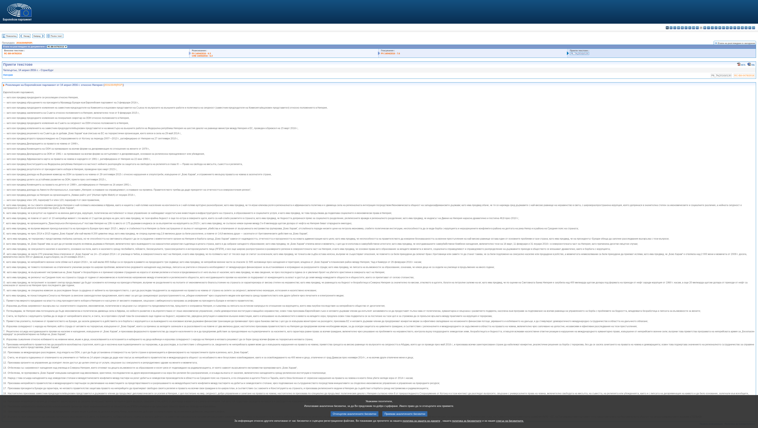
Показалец (11, 36)
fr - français (697, 27)
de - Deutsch (682, 27)
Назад (26, 36)
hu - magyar (719, 27)
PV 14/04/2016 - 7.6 (390, 53)
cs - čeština (674, 27)
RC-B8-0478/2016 (13, 53)
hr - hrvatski (704, 27)
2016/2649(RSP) (24, 43)
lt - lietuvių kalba (716, 27)
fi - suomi (749, 27)
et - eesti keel (686, 27)
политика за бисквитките (466, 420)
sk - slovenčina (742, 27)
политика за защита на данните (421, 420)
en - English (693, 27)
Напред (36, 36)
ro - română (738, 27)
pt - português (734, 27)
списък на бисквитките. (510, 420)
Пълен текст (56, 36)
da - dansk (678, 27)
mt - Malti (723, 27)
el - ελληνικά (689, 27)
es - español (671, 27)
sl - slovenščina (746, 27)
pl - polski (731, 27)
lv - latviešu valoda (712, 27)
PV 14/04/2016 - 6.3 (201, 53)
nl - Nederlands (727, 27)
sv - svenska (753, 27)
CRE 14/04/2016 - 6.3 (202, 56)
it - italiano (708, 27)
